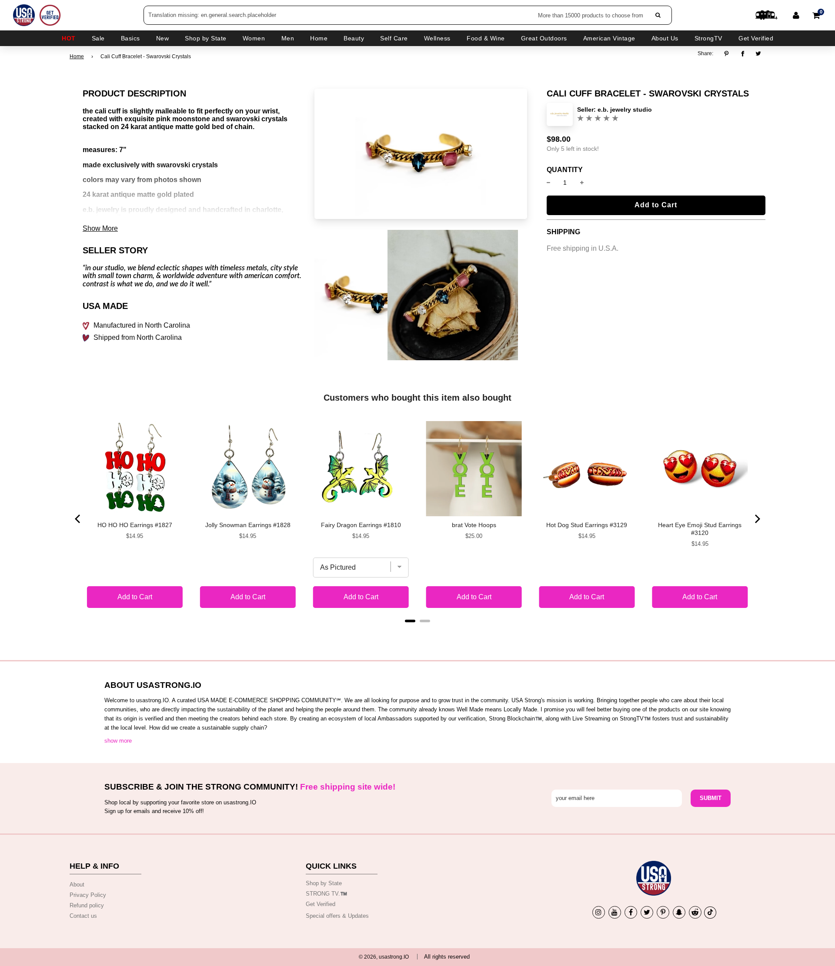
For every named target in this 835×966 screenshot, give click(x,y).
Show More (100, 228)
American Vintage (609, 38)
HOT (69, 38)
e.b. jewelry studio (625, 109)
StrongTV (708, 38)
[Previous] (78, 519)
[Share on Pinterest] (729, 53)
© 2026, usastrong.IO (384, 957)
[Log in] (796, 15)
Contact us (83, 916)
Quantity (565, 169)
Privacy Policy (88, 895)
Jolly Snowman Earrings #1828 (248, 524)
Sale (98, 38)
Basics (130, 38)
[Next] (756, 519)
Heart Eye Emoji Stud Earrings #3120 (699, 528)
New (162, 38)
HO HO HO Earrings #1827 (134, 524)
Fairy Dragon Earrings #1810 (361, 524)
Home (77, 56)
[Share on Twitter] (759, 53)
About (77, 884)
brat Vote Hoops (474, 524)
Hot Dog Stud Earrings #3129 (586, 524)
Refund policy (87, 905)
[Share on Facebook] (742, 53)
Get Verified (755, 38)
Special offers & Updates (337, 916)
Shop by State (324, 883)
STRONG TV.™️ (326, 893)
